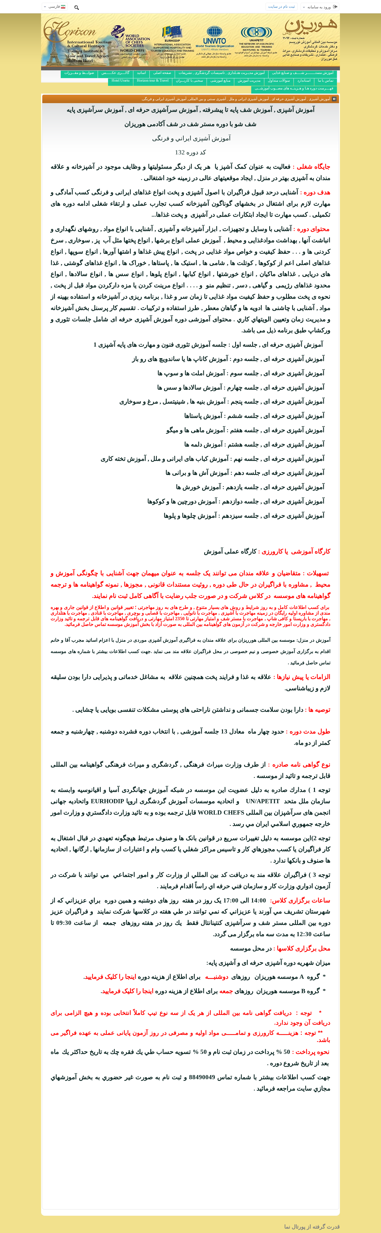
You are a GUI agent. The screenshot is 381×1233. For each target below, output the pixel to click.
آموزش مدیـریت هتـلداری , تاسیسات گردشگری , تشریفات (222, 73)
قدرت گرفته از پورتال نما (312, 1227)
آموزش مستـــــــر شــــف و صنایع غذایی (302, 73)
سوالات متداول (279, 80)
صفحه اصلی (162, 73)
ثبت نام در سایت (281, 6)
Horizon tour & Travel (152, 80)
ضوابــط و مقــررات (79, 73)
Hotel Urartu (120, 80)
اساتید (141, 73)
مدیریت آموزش (249, 80)
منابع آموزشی (220, 80)
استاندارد (303, 80)
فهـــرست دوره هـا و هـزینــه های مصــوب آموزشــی (294, 88)
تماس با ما (325, 80)
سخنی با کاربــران (189, 80)
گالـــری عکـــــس (115, 73)
